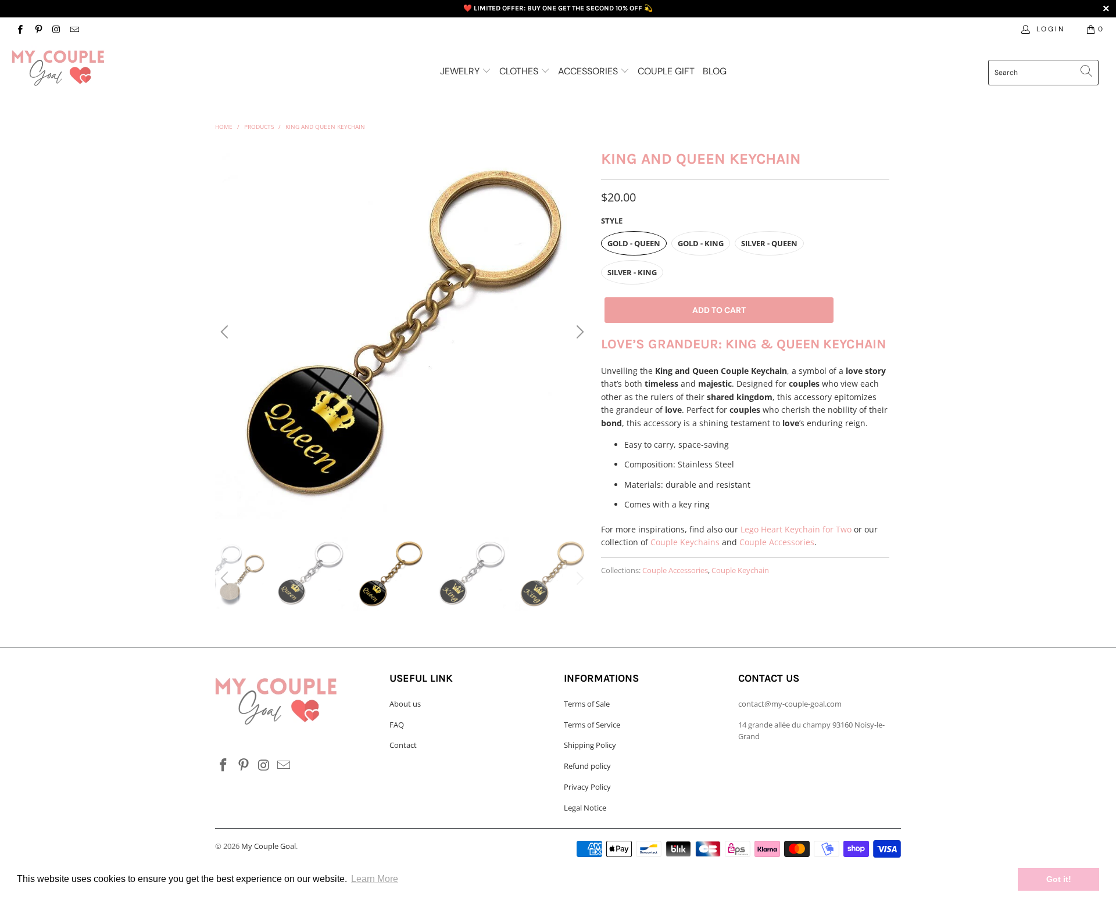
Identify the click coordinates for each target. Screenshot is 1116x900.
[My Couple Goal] (95, 68)
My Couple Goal (268, 846)
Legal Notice (585, 807)
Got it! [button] (1058, 879)
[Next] (578, 332)
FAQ (396, 724)
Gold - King (701, 243)
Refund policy (587, 766)
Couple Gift (666, 71)
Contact (403, 745)
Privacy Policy (587, 787)
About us (405, 704)
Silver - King (632, 272)
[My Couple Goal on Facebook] (19, 29)
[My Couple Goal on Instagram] (56, 29)
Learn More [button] (374, 879)
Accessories (589, 71)
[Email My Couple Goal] (74, 29)
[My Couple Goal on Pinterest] (37, 29)
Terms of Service (592, 724)
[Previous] (226, 332)
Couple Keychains (685, 542)
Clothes (520, 71)
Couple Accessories (776, 542)
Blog (715, 71)
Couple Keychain (740, 570)
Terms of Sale (587, 704)
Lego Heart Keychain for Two (796, 529)
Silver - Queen (769, 243)
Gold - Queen (633, 243)
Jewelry (461, 71)
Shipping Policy (590, 745)
